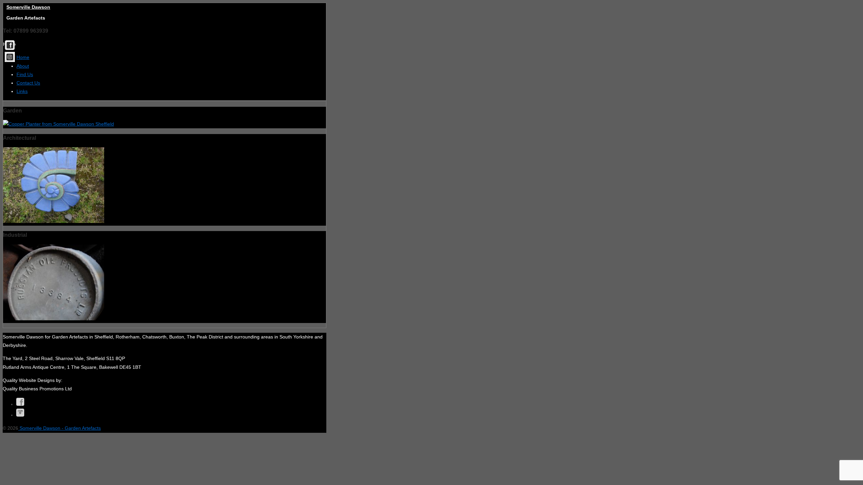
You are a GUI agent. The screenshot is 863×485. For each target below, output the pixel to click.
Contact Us (28, 83)
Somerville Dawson (28, 7)
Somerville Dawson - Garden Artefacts (59, 428)
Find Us (25, 74)
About (23, 66)
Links (22, 91)
